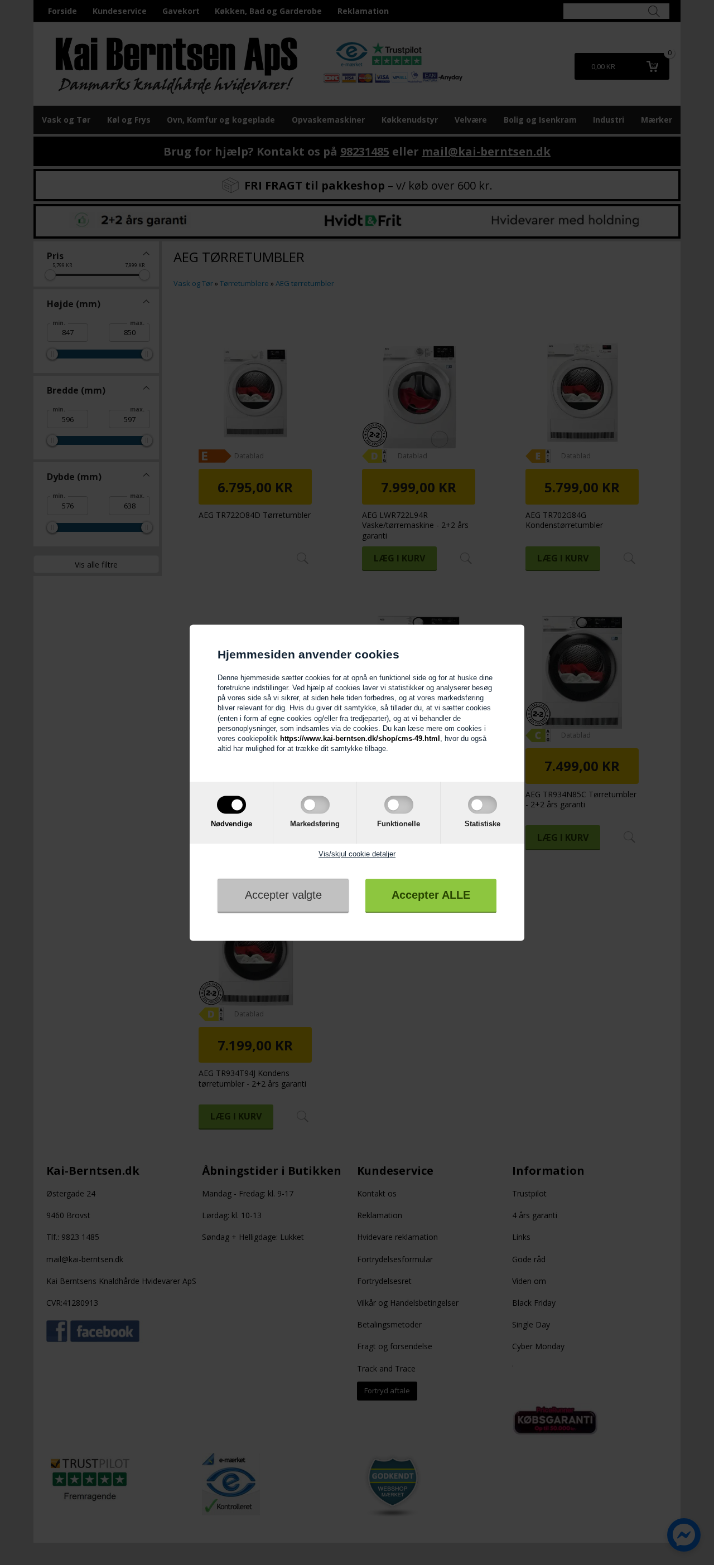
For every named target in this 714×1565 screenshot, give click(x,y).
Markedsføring (315, 824)
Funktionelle (398, 824)
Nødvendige (231, 824)
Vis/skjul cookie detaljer (357, 854)
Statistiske (482, 824)
